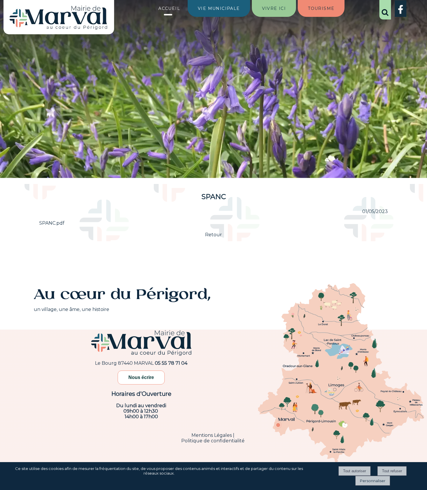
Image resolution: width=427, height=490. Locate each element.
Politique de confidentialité (213, 440)
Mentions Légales (211, 435)
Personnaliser (372, 480)
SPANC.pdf (51, 223)
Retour (213, 234)
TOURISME (321, 8)
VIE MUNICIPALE (219, 8)
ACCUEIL (169, 8)
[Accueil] (58, 18)
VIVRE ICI (274, 8)
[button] (385, 9)
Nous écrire (141, 377)
